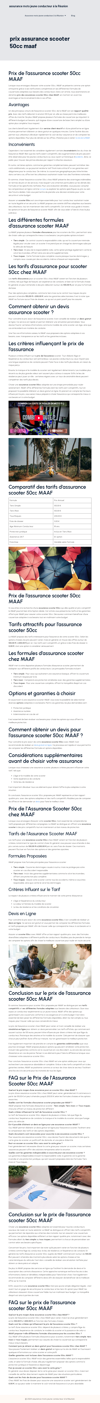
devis (38, 801)
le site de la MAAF (82, 138)
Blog (73, 15)
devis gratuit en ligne (43, 745)
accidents (79, 157)
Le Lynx (43, 189)
